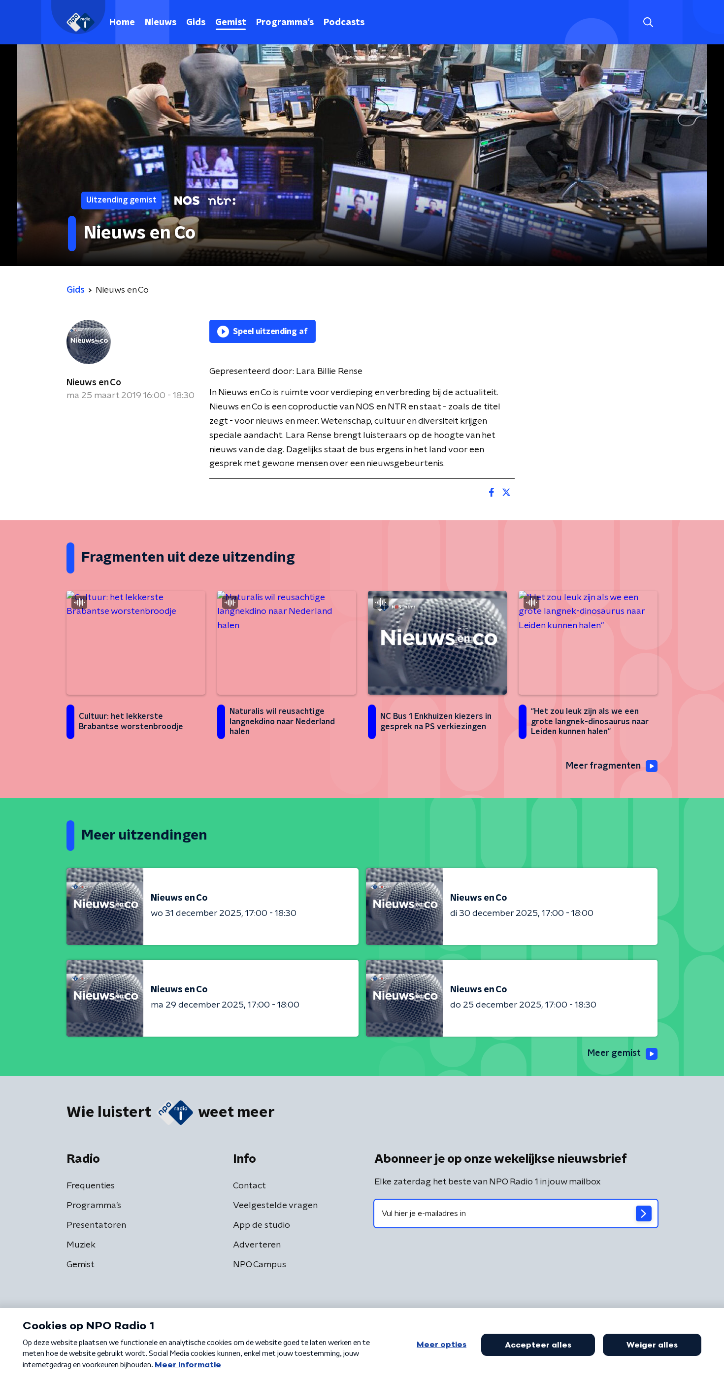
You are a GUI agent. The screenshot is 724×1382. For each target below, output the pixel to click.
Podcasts (344, 22)
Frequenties (90, 1185)
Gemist (230, 22)
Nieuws (160, 22)
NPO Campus (259, 1264)
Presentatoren (96, 1225)
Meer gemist (614, 1053)
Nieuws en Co (93, 382)
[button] (648, 22)
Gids (195, 22)
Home (122, 22)
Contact (249, 1185)
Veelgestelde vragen (275, 1205)
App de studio (261, 1225)
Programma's (285, 22)
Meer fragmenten (603, 766)
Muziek (81, 1245)
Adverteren (257, 1245)
